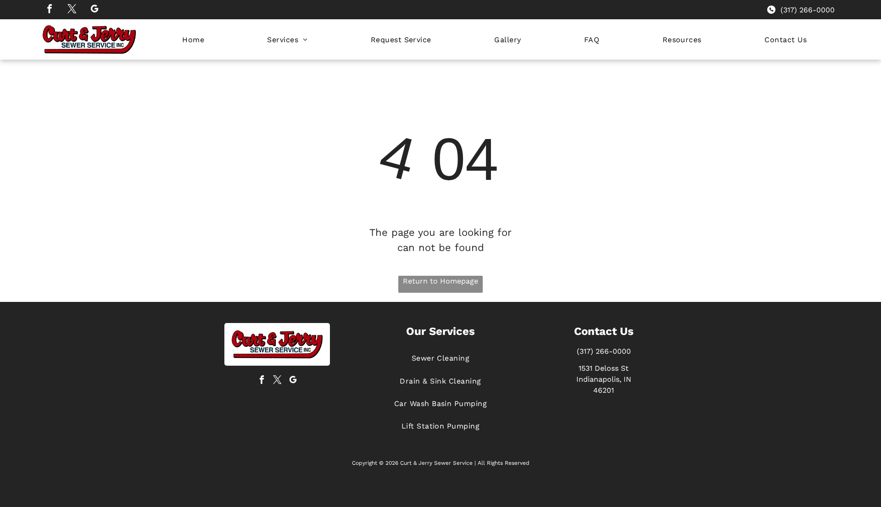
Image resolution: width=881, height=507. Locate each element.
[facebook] (49, 10)
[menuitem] (193, 39)
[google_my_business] (94, 10)
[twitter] (72, 10)
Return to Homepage (440, 281)
